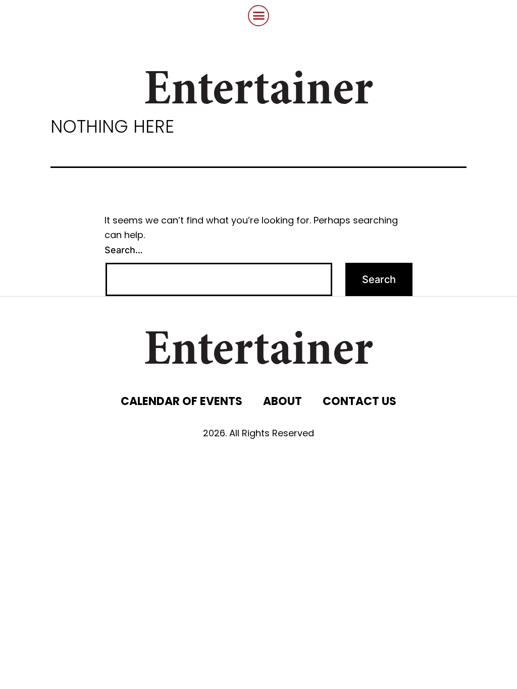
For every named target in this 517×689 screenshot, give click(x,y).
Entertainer (258, 92)
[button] (258, 15)
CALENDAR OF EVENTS (181, 401)
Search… (124, 250)
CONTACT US (359, 401)
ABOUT (282, 401)
